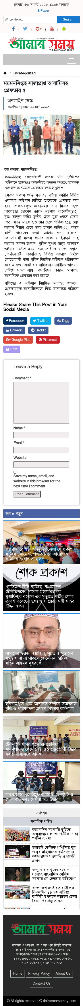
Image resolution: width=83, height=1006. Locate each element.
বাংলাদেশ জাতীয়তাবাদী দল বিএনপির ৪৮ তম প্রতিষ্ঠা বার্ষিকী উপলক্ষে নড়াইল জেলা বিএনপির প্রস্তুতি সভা (54, 894)
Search (68, 19)
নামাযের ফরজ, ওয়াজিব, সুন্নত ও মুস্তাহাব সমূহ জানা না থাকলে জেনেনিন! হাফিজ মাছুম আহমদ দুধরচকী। (39, 658)
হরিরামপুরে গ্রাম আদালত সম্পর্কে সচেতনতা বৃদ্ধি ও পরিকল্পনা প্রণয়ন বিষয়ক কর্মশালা (41, 706)
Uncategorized (24, 73)
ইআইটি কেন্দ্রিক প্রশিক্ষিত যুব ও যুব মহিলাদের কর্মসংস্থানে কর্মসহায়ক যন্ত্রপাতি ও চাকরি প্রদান (54, 854)
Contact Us (41, 983)
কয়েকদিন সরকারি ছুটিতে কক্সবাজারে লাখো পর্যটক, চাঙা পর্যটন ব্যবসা (55, 834)
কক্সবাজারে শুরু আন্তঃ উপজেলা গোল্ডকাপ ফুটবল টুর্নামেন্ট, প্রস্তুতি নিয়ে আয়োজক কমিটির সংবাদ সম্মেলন (39, 554)
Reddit (40, 330)
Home (17, 973)
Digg (65, 321)
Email (19, 443)
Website (20, 458)
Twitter (42, 321)
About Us (63, 973)
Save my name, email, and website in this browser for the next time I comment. (37, 481)
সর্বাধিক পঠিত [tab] (41, 821)
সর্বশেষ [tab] (41, 813)
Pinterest (49, 340)
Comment (22, 378)
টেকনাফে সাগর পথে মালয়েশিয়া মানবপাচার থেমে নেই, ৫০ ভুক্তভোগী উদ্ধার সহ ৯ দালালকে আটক (41, 749)
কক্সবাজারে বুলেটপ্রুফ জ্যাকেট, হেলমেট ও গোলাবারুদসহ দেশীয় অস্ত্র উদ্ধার (39, 797)
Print (13, 349)
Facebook (16, 321)
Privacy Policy (39, 973)
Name (19, 428)
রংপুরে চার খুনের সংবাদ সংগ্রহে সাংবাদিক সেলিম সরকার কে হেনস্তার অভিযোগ (54, 874)
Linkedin (16, 330)
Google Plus (20, 340)
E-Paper (43, 11)
